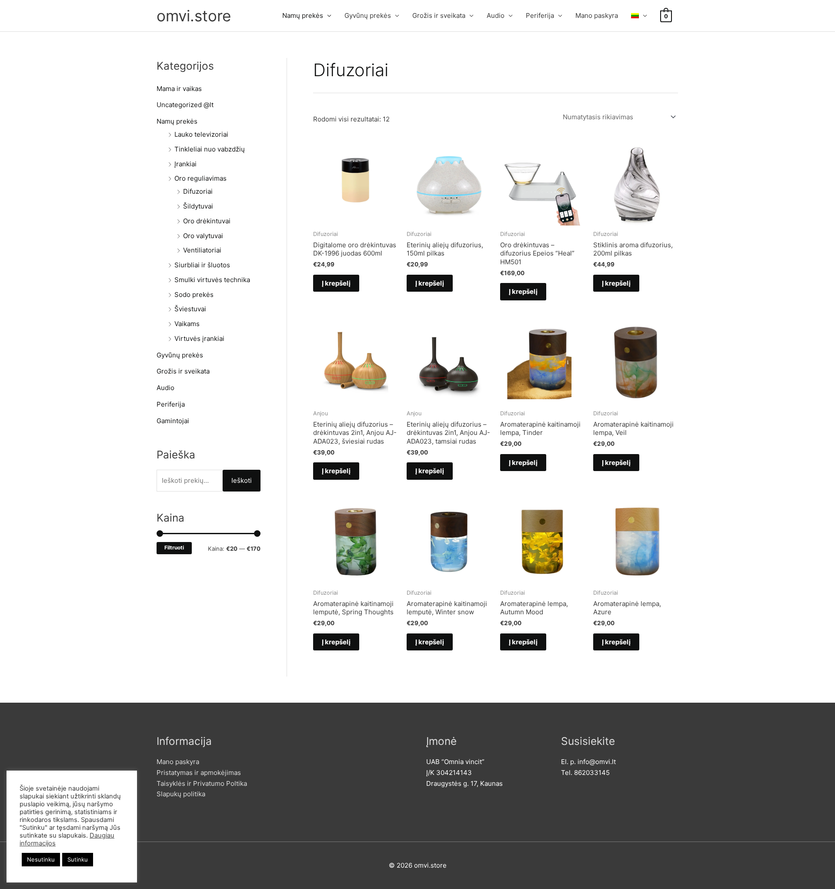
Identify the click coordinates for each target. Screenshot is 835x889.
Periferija (540, 15)
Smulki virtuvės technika (212, 280)
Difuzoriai (198, 191)
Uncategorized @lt (185, 105)
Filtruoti (174, 548)
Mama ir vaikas (179, 88)
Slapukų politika (181, 794)
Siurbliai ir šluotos (202, 265)
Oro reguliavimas (200, 178)
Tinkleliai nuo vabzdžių (209, 149)
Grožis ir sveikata (438, 15)
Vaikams (187, 324)
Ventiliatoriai (202, 250)
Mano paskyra (596, 15)
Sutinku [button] (77, 859)
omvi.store (194, 16)
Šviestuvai (190, 309)
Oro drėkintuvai (206, 221)
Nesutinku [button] (41, 859)
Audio (495, 15)
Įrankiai (185, 164)
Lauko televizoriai (201, 134)
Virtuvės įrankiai (199, 338)
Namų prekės (302, 15)
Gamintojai (173, 421)
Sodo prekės (194, 294)
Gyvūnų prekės (367, 15)
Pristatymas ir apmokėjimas (199, 772)
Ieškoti (241, 480)
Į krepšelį (336, 283)
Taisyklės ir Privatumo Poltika (202, 783)
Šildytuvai (198, 206)
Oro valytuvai (203, 236)
